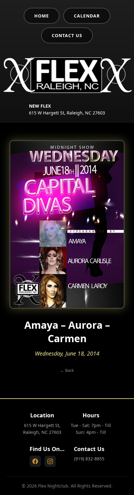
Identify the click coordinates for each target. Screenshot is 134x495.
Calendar (87, 16)
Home (41, 16)
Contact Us (67, 35)
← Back (67, 370)
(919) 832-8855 (89, 459)
